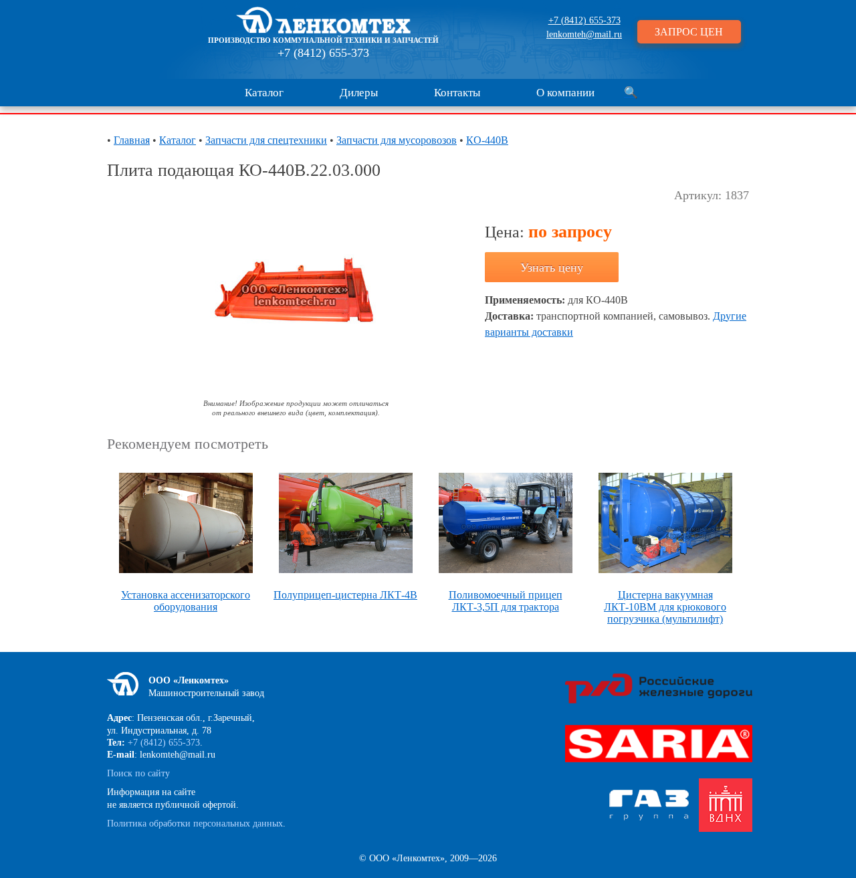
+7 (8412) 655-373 (323, 53)
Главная (132, 140)
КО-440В (487, 140)
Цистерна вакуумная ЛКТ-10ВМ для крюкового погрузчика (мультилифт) (665, 607)
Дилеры (359, 92)
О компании (565, 92)
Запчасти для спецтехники (266, 140)
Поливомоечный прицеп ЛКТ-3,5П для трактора (505, 601)
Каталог (264, 92)
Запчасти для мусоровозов (396, 140)
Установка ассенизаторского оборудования (185, 601)
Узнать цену (551, 267)
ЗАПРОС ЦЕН (689, 31)
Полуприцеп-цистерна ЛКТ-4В (345, 594)
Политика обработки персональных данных (195, 823)
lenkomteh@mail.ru (584, 34)
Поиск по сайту (138, 773)
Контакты (457, 92)
